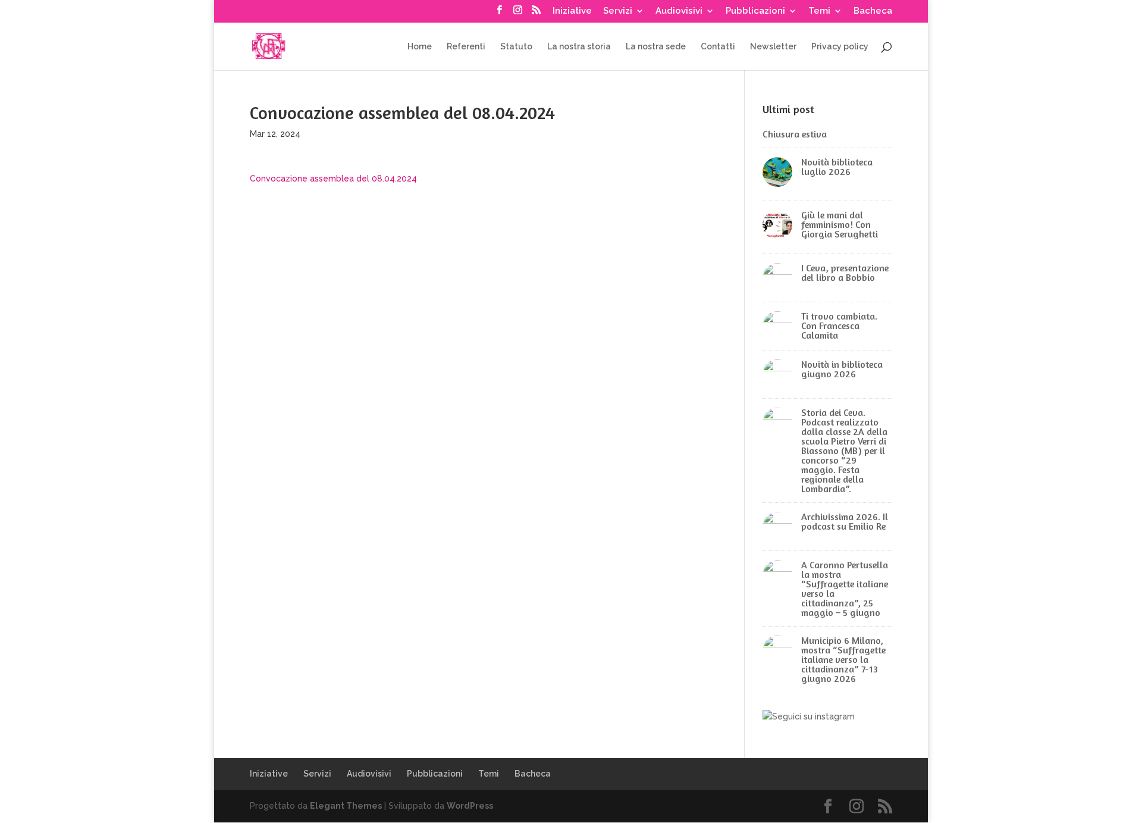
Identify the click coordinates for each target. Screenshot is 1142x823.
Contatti (718, 46)
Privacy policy (839, 46)
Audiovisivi (678, 11)
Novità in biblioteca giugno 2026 (842, 369)
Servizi (617, 11)
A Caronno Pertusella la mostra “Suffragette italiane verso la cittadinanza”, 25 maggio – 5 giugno (844, 588)
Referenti (466, 46)
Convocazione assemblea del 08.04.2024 (333, 178)
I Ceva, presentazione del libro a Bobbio (845, 272)
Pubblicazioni (755, 11)
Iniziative (572, 11)
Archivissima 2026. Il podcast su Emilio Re (844, 521)
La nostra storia (579, 46)
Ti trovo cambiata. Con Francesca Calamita (839, 325)
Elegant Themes (346, 806)
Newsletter (773, 46)
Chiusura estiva (795, 134)
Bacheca (873, 11)
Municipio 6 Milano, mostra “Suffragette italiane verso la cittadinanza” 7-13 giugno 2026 (843, 659)
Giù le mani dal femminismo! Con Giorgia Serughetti (839, 224)
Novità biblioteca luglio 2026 (837, 166)
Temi (819, 11)
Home (419, 46)
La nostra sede (656, 46)
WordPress (470, 806)
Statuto (516, 46)
